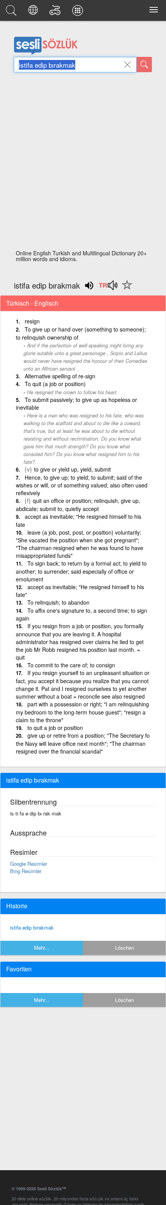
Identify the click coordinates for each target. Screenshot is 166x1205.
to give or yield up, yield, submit (72, 469)
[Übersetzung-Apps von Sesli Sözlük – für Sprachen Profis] (79, 12)
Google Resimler (28, 863)
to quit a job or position (55, 728)
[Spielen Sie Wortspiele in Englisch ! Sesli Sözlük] (56, 12)
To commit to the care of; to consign (71, 665)
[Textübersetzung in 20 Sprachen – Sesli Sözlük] (34, 12)
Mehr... (41, 947)
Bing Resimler (25, 871)
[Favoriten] (125, 289)
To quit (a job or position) (55, 384)
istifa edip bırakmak (32, 927)
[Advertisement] (83, 163)
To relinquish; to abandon (58, 602)
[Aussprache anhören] (107, 288)
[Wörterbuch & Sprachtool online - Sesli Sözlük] (12, 12)
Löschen (124, 947)
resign (32, 321)
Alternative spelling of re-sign (60, 376)
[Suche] (144, 64)
